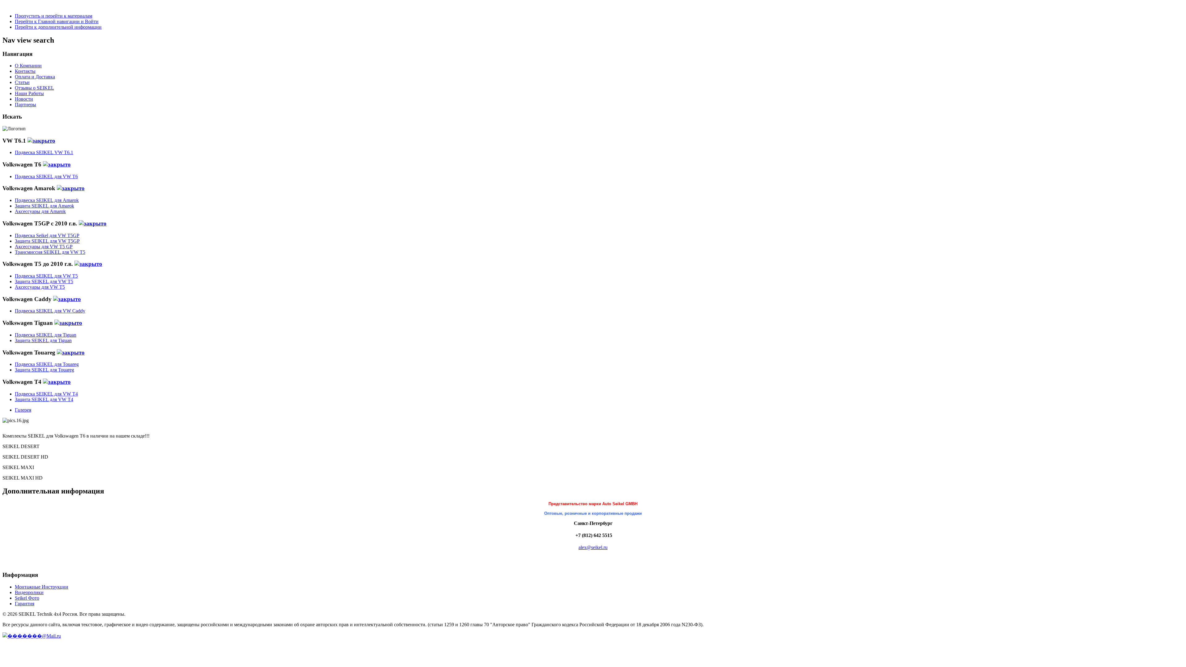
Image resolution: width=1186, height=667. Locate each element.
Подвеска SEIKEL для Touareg (47, 364)
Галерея (23, 410)
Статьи (22, 82)
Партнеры (25, 104)
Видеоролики (29, 592)
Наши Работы (29, 93)
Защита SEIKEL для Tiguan (43, 340)
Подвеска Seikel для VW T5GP (47, 235)
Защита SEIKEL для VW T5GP (47, 241)
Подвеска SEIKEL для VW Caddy (50, 310)
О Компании (28, 65)
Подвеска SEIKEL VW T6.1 (44, 152)
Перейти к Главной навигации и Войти (57, 21)
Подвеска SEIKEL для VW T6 (46, 176)
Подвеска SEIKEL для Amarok (47, 200)
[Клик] (41, 140)
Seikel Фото (27, 598)
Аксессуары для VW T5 (40, 287)
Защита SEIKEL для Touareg (44, 369)
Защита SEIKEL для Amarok (44, 205)
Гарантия (24, 603)
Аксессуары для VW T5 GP (44, 246)
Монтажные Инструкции (41, 586)
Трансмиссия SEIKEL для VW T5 (50, 252)
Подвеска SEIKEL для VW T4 (46, 393)
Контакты (25, 71)
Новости (24, 99)
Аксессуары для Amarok (40, 211)
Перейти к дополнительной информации (58, 27)
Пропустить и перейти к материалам (53, 16)
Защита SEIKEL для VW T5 (44, 281)
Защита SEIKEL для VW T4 (44, 399)
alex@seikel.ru (593, 547)
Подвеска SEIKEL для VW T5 (46, 276)
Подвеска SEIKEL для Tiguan (45, 335)
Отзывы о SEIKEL (34, 87)
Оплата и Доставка (35, 76)
